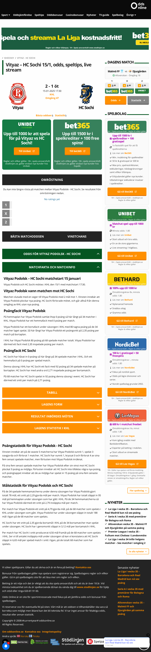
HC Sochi (86, 107)
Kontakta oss (83, 567)
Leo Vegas (129, 436)
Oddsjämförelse (22, 15)
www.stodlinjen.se (88, 587)
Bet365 (127, 153)
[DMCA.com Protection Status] (19, 642)
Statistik (60, 115)
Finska (36, 636)
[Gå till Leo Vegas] (126, 415)
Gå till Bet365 (125, 191)
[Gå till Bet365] (126, 127)
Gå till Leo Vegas (125, 464)
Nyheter (91, 15)
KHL (52, 96)
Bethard (128, 299)
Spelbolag (117, 15)
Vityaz (17, 107)
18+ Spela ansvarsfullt (117, 131)
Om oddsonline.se (12, 631)
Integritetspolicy (51, 631)
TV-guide (104, 15)
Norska (24, 636)
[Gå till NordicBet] (126, 344)
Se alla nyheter (136, 551)
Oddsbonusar (55, 15)
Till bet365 (76, 151)
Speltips (39, 15)
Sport (4, 15)
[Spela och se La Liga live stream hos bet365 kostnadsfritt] (75, 38)
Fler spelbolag (137, 490)
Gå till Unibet (125, 255)
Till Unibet (25, 151)
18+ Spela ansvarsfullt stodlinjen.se (127, 198)
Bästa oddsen (44, 115)
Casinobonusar (75, 15)
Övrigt (130, 15)
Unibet (127, 235)
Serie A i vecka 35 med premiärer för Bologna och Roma (131, 592)
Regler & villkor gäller (137, 131)
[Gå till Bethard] (126, 279)
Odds (114, 100)
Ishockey (9, 58)
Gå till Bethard (125, 320)
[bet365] (112, 91)
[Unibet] (142, 91)
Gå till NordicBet (125, 392)
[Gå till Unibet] (126, 215)
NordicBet (129, 367)
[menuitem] (6, 15)
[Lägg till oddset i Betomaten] (109, 85)
